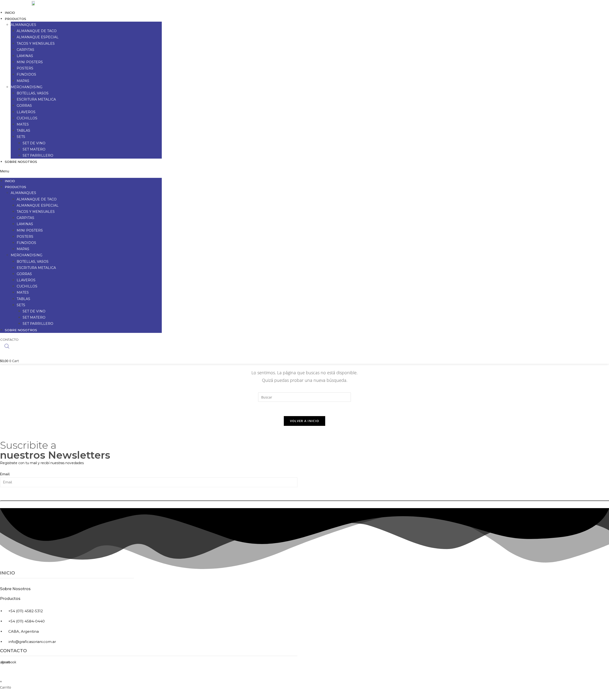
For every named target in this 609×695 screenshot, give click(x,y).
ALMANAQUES (23, 25)
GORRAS (24, 105)
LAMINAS (25, 56)
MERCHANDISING (26, 87)
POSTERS (25, 68)
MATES (23, 124)
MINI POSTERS (30, 62)
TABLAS (23, 130)
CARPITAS (25, 50)
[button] (81, 171)
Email (5, 474)
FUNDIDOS (26, 74)
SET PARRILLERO (38, 155)
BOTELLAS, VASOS (33, 93)
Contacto (13, 650)
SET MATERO (34, 149)
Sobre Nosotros (21, 162)
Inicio (10, 13)
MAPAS (23, 81)
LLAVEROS (26, 112)
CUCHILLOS (27, 118)
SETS (21, 137)
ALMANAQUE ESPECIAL (38, 37)
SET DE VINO (34, 143)
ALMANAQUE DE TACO (37, 31)
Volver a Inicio (304, 421)
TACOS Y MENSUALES (36, 43)
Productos (10, 598)
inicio (7, 573)
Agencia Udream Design (280, 677)
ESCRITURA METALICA (36, 99)
